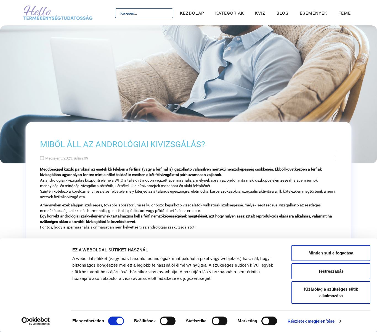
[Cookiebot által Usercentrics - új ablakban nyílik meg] (36, 321)
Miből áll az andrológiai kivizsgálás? (122, 144)
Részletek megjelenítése (311, 321)
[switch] (168, 321)
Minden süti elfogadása (331, 253)
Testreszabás (331, 271)
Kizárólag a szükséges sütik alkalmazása (331, 292)
